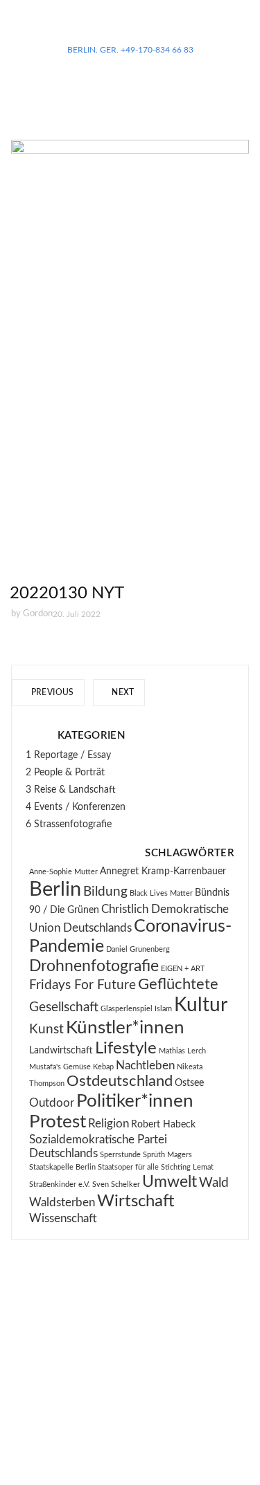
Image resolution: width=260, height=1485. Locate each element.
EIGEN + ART (183, 968)
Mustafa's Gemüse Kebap (71, 1067)
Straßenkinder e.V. (59, 1184)
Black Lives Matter (161, 893)
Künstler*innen (125, 1028)
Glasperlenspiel (127, 1009)
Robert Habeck (163, 1124)
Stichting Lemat (187, 1167)
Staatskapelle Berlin (62, 1167)
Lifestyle (126, 1048)
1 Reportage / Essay (68, 755)
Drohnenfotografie (94, 966)
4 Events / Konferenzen (75, 807)
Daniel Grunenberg (138, 949)
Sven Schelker (116, 1184)
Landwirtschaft (61, 1050)
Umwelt (169, 1182)
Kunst (46, 1029)
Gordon (38, 613)
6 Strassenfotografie (69, 824)
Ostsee (189, 1083)
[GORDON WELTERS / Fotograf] (130, 27)
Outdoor (51, 1103)
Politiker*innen (134, 1101)
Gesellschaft (63, 1007)
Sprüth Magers (167, 1155)
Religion (108, 1123)
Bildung (105, 891)
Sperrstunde (120, 1155)
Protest (57, 1122)
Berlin (55, 889)
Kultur (200, 1005)
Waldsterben (62, 1202)
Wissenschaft (63, 1218)
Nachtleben (145, 1065)
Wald (214, 1183)
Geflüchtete (178, 984)
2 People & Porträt (65, 772)
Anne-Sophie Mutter (63, 872)
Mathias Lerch (182, 1051)
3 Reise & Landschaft (71, 790)
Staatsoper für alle (128, 1167)
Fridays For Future (82, 985)
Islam (163, 1009)
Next (122, 692)
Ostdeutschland (120, 1081)
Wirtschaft (135, 1201)
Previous (50, 692)
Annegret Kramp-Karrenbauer (163, 871)
